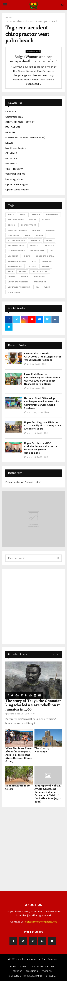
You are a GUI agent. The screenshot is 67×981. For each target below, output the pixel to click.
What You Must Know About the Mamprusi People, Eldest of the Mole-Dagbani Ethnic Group (18, 755)
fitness (50, 230)
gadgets (35, 240)
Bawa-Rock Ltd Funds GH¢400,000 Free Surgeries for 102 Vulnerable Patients (42, 356)
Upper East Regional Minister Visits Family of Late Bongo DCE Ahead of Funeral (42, 425)
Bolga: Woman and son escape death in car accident (33, 58)
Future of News (16, 240)
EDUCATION (12, 127)
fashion (36, 230)
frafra (39, 235)
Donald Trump (28, 225)
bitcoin (36, 215)
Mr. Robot (13, 256)
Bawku (22, 215)
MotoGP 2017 (37, 251)
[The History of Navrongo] (48, 738)
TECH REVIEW (14, 168)
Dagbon (46, 220)
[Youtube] (52, 941)
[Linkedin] (42, 941)
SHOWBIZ (11, 163)
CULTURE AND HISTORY (19, 122)
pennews (46, 261)
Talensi (32, 266)
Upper (24, 277)
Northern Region (15, 148)
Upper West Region (17, 189)
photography (15, 266)
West (47, 287)
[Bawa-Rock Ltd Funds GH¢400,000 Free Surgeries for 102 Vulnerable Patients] (13, 358)
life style (48, 246)
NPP (34, 261)
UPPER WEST (39, 282)
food (28, 235)
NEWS (9, 142)
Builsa (32, 220)
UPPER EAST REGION (18, 282)
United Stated (40, 271)
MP (51, 251)
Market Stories (16, 251)
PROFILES (11, 158)
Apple (11, 215)
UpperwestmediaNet (19, 287)
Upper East (39, 277)
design (11, 225)
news (27, 256)
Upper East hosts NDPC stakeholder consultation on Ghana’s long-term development (41, 448)
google (34, 246)
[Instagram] (33, 941)
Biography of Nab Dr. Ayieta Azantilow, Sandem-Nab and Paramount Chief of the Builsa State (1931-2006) (47, 793)
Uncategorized (33, 51)
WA (37, 287)
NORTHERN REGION (17, 261)
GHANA (49, 240)
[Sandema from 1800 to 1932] (19, 775)
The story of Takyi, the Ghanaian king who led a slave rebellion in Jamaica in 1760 (33, 704)
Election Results (17, 230)
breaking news (16, 220)
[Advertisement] (33, 605)
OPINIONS (11, 153)
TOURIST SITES (15, 174)
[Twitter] (23, 941)
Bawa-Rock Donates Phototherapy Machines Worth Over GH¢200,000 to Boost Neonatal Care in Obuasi (42, 379)
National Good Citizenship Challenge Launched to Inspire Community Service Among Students (41, 403)
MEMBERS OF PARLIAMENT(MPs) (25, 137)
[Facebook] (13, 941)
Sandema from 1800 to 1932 (17, 787)
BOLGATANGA (52, 215)
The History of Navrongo (43, 750)
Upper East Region (17, 184)
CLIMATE (10, 111)
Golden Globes (16, 246)
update (12, 277)
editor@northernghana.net (41, 921)
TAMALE (45, 266)
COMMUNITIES (14, 116)
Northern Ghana (45, 256)
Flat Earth (13, 235)
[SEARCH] (58, 558)
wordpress (14, 292)
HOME (13, 966)
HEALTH (10, 132)
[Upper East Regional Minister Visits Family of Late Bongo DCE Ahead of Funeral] (13, 427)
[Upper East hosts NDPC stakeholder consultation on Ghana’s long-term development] (13, 447)
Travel (22, 271)
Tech (10, 271)
